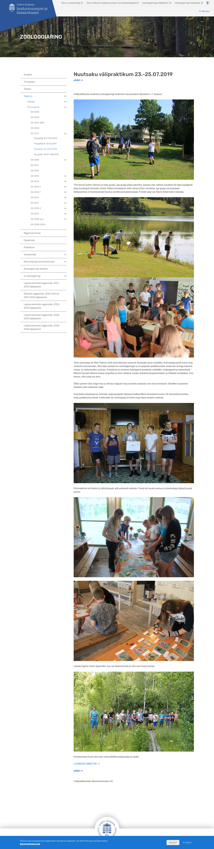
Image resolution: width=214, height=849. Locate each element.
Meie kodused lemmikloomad (39, 261)
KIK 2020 (35, 128)
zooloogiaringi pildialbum (155, 2)
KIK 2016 (35, 170)
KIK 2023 (35, 117)
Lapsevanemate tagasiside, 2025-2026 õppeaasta (42, 327)
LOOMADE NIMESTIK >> (87, 763)
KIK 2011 (34, 203)
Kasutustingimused (30, 844)
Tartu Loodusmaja (70, 2)
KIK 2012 (35, 197)
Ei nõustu (187, 842)
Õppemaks (29, 240)
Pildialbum (29, 247)
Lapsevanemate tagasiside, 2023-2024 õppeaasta (42, 306)
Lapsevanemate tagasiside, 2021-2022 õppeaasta (42, 285)
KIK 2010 (35, 213)
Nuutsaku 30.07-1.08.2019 (46, 154)
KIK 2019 (35, 133)
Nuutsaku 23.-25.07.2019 (45, 149)
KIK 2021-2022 (37, 122)
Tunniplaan (29, 81)
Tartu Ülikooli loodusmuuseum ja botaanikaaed (111, 2)
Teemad (31, 101)
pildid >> (78, 80)
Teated (27, 89)
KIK (111, 781)
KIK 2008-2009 (38, 224)
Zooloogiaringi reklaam (36, 268)
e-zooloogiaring (32, 276)
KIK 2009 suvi (37, 219)
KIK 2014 (35, 181)
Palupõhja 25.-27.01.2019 (45, 138)
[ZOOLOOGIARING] (28, 9)
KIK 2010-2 (36, 208)
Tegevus (28, 96)
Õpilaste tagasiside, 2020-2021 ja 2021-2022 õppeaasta (41, 295)
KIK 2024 (35, 112)
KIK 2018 (35, 160)
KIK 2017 (35, 165)
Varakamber (30, 254)
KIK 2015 (35, 176)
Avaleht (28, 74)
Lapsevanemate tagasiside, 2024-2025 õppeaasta (42, 317)
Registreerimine (32, 233)
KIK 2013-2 (36, 187)
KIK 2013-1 (35, 192)
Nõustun (173, 842)
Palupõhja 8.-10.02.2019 (45, 143)
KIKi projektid (33, 107)
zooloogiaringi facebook (187, 2)
